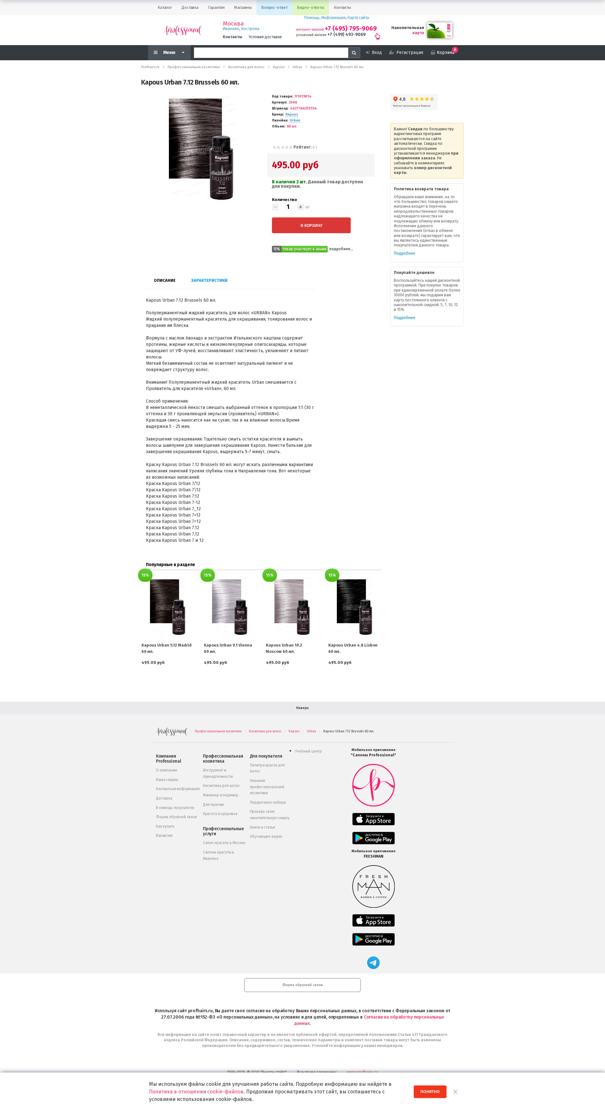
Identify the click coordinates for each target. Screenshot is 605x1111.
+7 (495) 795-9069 (351, 28)
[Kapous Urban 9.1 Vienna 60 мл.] (230, 607)
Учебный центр (308, 751)
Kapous (291, 114)
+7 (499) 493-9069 (346, 34)
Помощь (312, 17)
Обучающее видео (266, 836)
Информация (333, 17)
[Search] (354, 52)
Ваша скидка (167, 779)
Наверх (302, 708)
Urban (295, 120)
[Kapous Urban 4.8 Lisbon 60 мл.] (354, 607)
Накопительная (407, 27)
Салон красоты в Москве (224, 843)
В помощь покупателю (175, 808)
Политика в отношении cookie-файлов (196, 1092)
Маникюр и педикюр (220, 795)
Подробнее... (341, 249)
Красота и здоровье (220, 814)
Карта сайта (358, 17)
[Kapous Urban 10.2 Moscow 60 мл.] (292, 607)
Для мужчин (213, 804)
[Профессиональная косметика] (182, 30)
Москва (233, 23)
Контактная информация (178, 789)
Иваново (231, 28)
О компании (166, 770)
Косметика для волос (221, 785)
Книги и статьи (262, 827)
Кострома (250, 28)
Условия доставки (265, 36)
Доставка (164, 798)
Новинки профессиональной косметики (267, 786)
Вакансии (164, 835)
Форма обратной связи (176, 817)
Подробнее (404, 253)
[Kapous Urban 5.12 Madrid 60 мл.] (167, 607)
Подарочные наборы (268, 802)
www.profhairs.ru (362, 1072)
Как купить (165, 826)
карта (418, 32)
